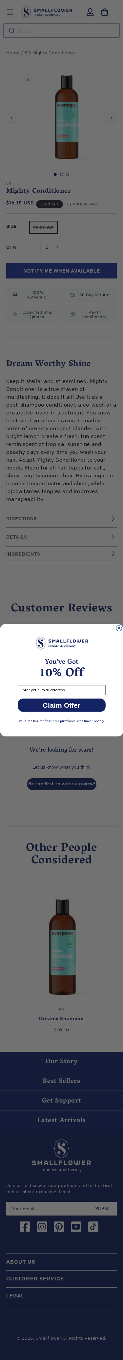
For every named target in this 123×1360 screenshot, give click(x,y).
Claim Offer (61, 705)
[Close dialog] (119, 628)
